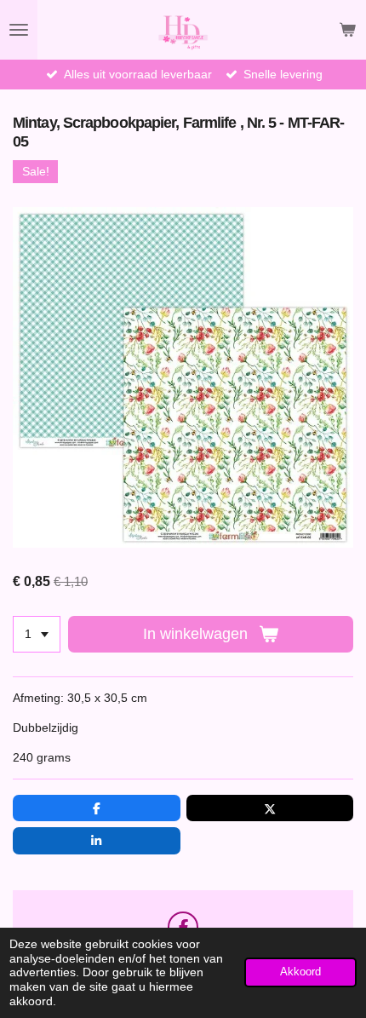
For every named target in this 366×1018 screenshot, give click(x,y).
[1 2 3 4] (36, 634)
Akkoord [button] (300, 972)
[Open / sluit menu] (18, 30)
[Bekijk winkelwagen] (347, 30)
